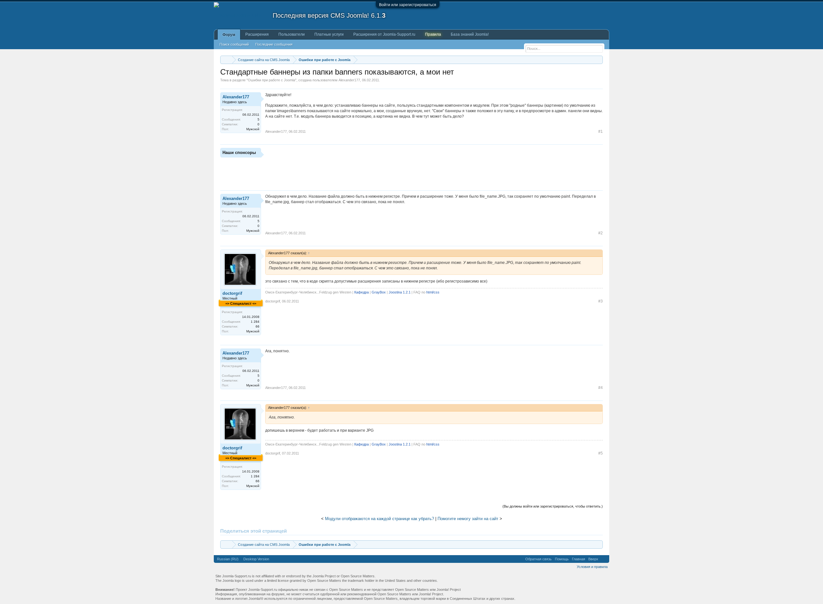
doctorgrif (232, 293)
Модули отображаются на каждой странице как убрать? (379, 518)
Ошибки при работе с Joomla (271, 80)
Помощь (562, 559)
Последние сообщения (274, 44)
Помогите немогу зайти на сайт (468, 518)
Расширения (257, 34)
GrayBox (379, 292)
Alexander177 (349, 80)
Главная (578, 559)
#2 (600, 233)
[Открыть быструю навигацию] (599, 60)
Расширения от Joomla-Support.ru (384, 34)
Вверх (593, 559)
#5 (600, 453)
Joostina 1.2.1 (400, 292)
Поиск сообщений (234, 44)
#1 (600, 131)
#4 (600, 387)
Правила (433, 34)
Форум (228, 34)
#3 (600, 301)
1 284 (255, 321)
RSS (603, 559)
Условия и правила (592, 567)
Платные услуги (329, 34)
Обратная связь (538, 559)
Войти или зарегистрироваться (407, 5)
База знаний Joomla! (470, 34)
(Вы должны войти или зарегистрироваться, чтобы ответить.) (552, 506)
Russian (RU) (228, 559)
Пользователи (291, 34)
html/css (432, 292)
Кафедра (361, 292)
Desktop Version (256, 559)
